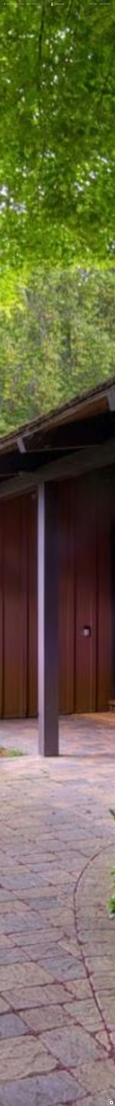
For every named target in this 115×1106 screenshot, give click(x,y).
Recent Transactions (33, 4)
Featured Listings (18, 4)
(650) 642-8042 (104, 4)
